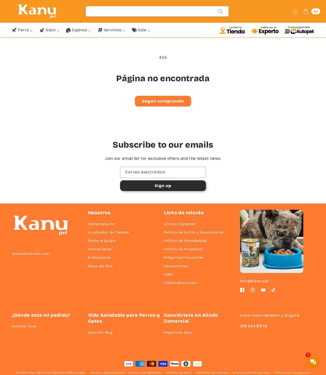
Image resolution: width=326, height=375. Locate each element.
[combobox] (157, 11)
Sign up (163, 185)
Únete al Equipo (102, 240)
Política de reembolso (145, 373)
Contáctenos (100, 249)
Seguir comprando (163, 101)
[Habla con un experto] (266, 30)
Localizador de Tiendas (108, 232)
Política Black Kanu (181, 282)
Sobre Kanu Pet (101, 224)
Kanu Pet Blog (100, 332)
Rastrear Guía (24, 326)
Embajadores (99, 257)
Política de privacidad (108, 373)
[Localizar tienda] (233, 30)
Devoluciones (176, 266)
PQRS (168, 274)
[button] (311, 11)
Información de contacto (251, 373)
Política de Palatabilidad (185, 240)
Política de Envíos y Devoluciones (194, 232)
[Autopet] (299, 30)
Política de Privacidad (183, 249)
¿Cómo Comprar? (180, 224)
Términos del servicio (212, 373)
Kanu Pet (35, 373)
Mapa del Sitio (100, 266)
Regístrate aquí (178, 332)
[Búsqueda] (220, 11)
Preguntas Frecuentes (184, 257)
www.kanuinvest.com (31, 253)
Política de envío (179, 373)
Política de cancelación (292, 373)
